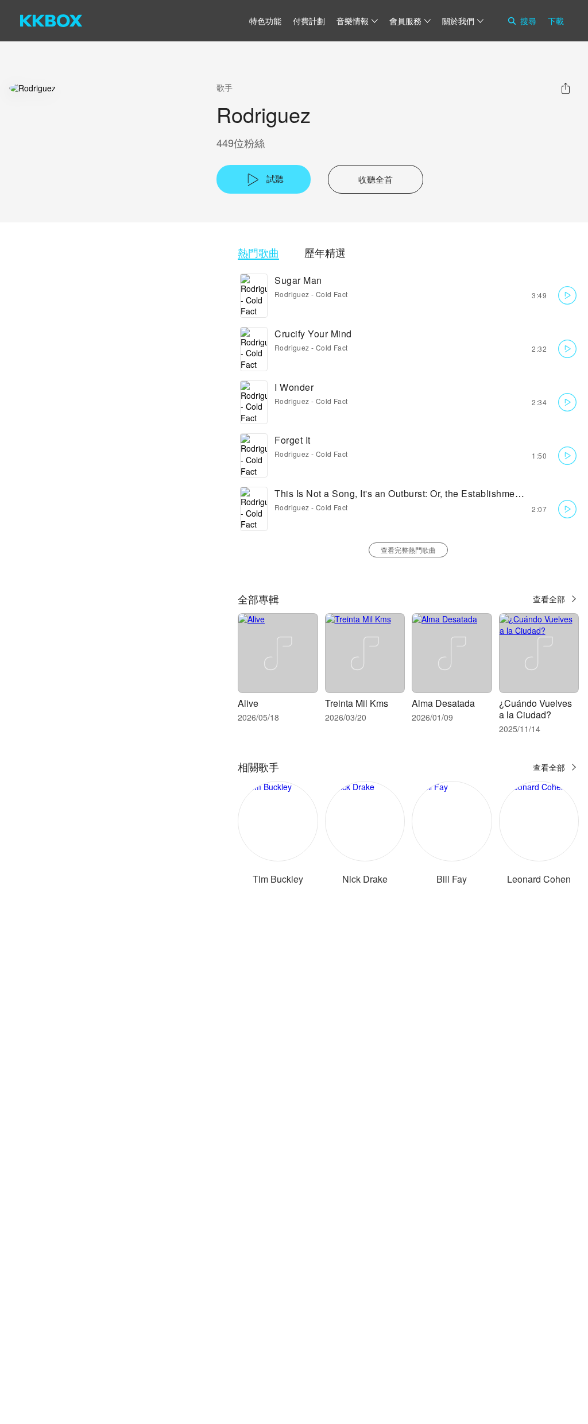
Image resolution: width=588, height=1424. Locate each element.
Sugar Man (298, 280)
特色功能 (265, 20)
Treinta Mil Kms (356, 703)
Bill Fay (451, 879)
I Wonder (294, 387)
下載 (556, 20)
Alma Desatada (443, 703)
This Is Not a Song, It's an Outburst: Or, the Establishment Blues (412, 493)
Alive (248, 703)
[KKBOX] (51, 20)
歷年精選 (325, 252)
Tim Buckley (278, 879)
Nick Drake (365, 879)
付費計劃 (309, 20)
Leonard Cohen (539, 879)
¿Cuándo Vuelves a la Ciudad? (535, 708)
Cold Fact (332, 294)
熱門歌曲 (258, 252)
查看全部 (549, 599)
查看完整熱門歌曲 (408, 550)
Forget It (292, 440)
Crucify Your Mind (313, 333)
